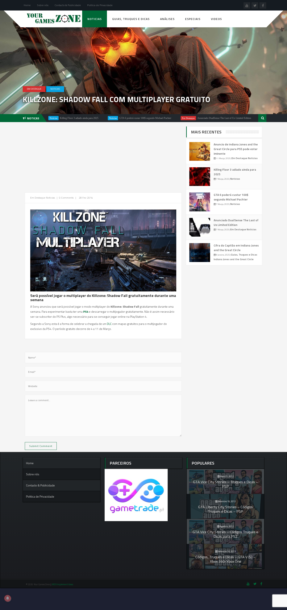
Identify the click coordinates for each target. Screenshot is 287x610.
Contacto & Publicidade (68, 5)
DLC (109, 323)
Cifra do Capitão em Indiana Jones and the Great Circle (236, 247)
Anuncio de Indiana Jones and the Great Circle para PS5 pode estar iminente (236, 149)
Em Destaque (34, 89)
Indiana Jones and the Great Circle (234, 259)
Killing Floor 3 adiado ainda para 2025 (60, 118)
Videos (216, 19)
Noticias (94, 19)
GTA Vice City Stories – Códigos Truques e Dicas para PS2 (225, 534)
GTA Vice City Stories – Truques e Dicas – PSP (225, 484)
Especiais (192, 19)
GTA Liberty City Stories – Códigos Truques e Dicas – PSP (225, 509)
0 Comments (66, 198)
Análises (167, 19)
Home (27, 5)
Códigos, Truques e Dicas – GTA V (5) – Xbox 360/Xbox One (225, 559)
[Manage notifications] (7, 598)
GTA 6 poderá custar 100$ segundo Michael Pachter (126, 118)
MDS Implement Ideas (63, 584)
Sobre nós (42, 5)
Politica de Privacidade (100, 5)
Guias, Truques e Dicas (131, 19)
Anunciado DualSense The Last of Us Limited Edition (205, 118)
